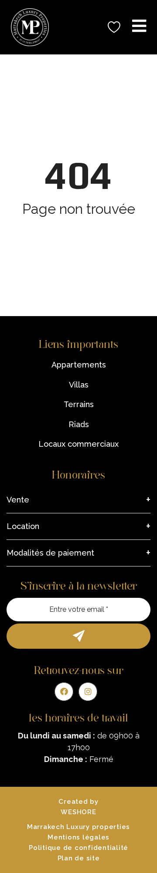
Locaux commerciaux (78, 443)
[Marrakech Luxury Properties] (26, 27)
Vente (18, 499)
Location (23, 526)
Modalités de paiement (50, 552)
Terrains (79, 404)
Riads (78, 424)
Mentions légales (78, 837)
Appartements (78, 364)
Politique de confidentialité (78, 848)
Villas (79, 384)
